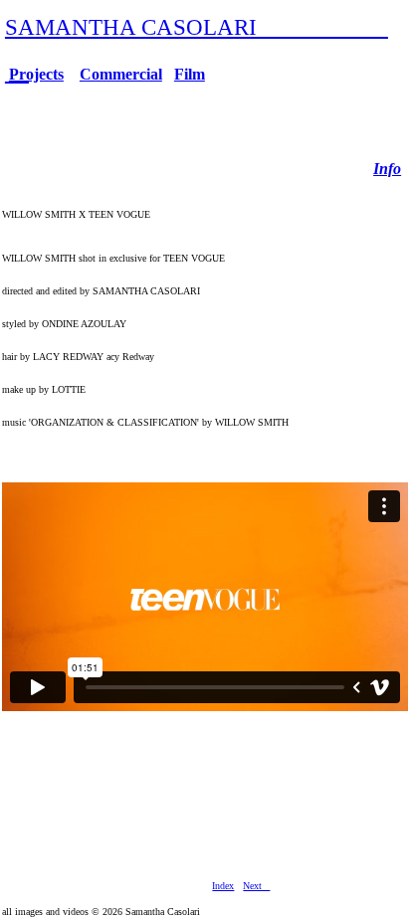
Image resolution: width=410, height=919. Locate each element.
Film (189, 74)
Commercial (121, 74)
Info (387, 168)
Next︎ (256, 885)
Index (223, 885)
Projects (36, 74)
